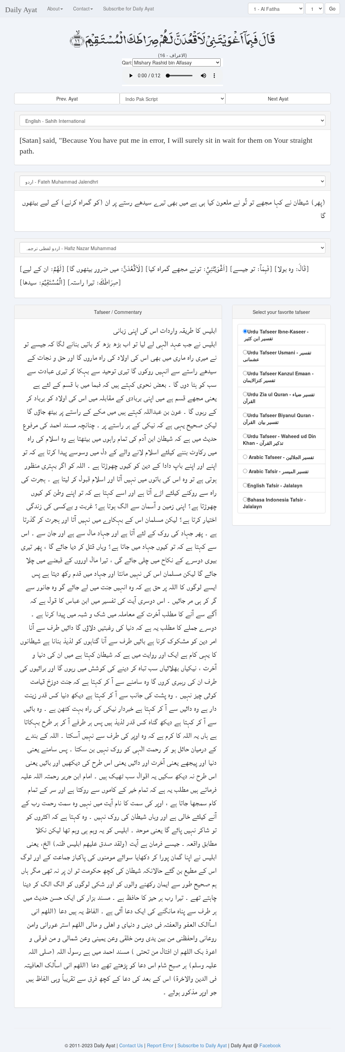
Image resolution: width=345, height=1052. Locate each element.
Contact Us (131, 1045)
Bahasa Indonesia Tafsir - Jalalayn (274, 503)
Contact (81, 8)
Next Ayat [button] (278, 98)
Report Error (160, 1045)
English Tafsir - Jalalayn (275, 485)
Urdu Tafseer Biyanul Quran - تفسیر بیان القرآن (278, 418)
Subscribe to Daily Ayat (202, 1045)
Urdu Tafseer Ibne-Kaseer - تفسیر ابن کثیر (276, 335)
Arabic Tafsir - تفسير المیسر (278, 471)
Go (332, 8)
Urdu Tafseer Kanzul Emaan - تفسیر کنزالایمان (278, 376)
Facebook (270, 1045)
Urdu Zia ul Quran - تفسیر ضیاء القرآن (279, 397)
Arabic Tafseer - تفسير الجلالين (280, 457)
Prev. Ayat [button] (67, 98)
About (53, 8)
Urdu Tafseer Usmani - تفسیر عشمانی (277, 355)
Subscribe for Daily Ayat (128, 8)
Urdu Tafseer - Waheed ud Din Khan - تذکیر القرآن (279, 439)
